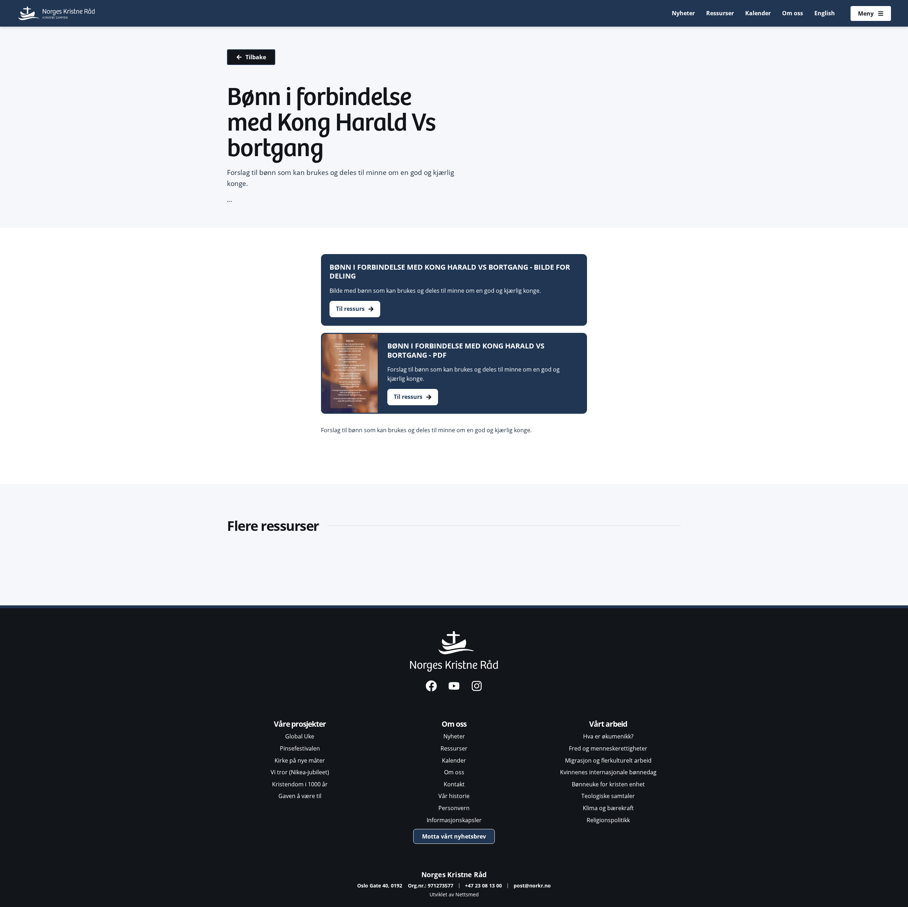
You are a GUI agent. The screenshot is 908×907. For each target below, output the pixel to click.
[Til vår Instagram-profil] (476, 686)
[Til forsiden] (57, 13)
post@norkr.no (532, 885)
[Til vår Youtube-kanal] (454, 686)
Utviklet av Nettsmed (454, 894)
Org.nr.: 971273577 (430, 885)
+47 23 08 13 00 (483, 885)
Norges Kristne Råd (454, 874)
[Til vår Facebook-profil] (431, 686)
